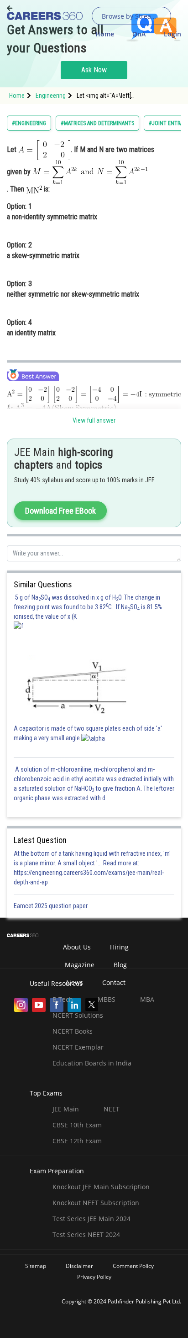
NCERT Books (72, 1031)
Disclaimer (79, 1266)
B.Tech (62, 999)
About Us (77, 947)
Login (172, 34)
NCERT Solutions (77, 1015)
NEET (112, 1109)
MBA (147, 999)
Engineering (51, 95)
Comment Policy (133, 1266)
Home (104, 34)
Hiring (119, 947)
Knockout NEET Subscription (95, 1202)
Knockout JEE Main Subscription (101, 1186)
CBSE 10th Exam (77, 1125)
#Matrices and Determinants (97, 123)
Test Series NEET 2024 (86, 1234)
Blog (120, 964)
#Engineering (29, 123)
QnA (139, 34)
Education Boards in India (91, 1063)
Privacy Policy (94, 1277)
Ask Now (94, 70)
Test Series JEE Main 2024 (91, 1218)
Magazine (79, 964)
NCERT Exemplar (78, 1047)
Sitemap (35, 1266)
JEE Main (65, 1109)
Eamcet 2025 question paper (51, 905)
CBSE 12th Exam (77, 1140)
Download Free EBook (60, 510)
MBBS (106, 999)
